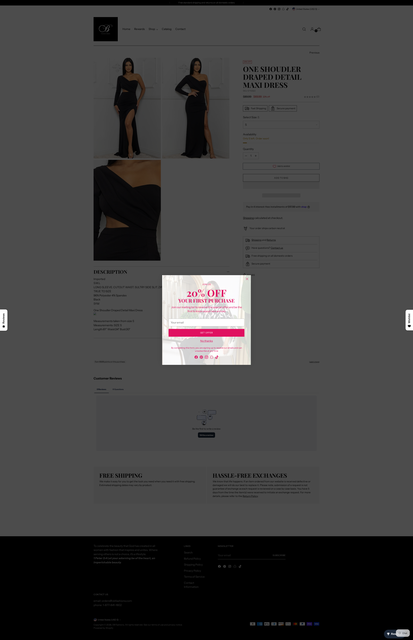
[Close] (247, 278)
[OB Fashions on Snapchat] (212, 357)
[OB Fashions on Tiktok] (217, 357)
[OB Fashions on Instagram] (206, 357)
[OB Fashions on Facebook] (196, 357)
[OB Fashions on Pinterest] (201, 357)
